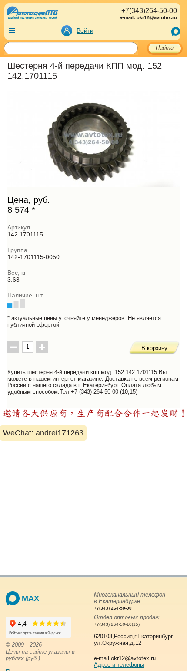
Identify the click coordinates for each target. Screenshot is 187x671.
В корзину (154, 348)
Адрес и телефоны (119, 664)
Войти (85, 30)
